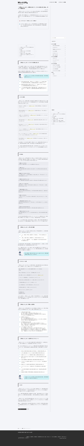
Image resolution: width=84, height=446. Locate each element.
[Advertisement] (33, 36)
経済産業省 (19, 432)
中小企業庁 (30, 432)
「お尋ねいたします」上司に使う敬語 (57, 118)
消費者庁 (23, 432)
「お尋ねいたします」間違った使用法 (25, 53)
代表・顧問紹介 (54, 436)
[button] (65, 37)
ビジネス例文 (22, 48)
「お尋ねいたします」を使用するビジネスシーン (27, 54)
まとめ (21, 55)
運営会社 (59, 436)
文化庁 (28, 432)
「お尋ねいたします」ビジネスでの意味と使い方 (27, 47)
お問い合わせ (64, 436)
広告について (49, 436)
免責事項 (31, 436)
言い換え (21, 49)
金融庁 (25, 432)
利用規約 (35, 436)
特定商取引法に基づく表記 (42, 436)
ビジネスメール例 (22, 52)
